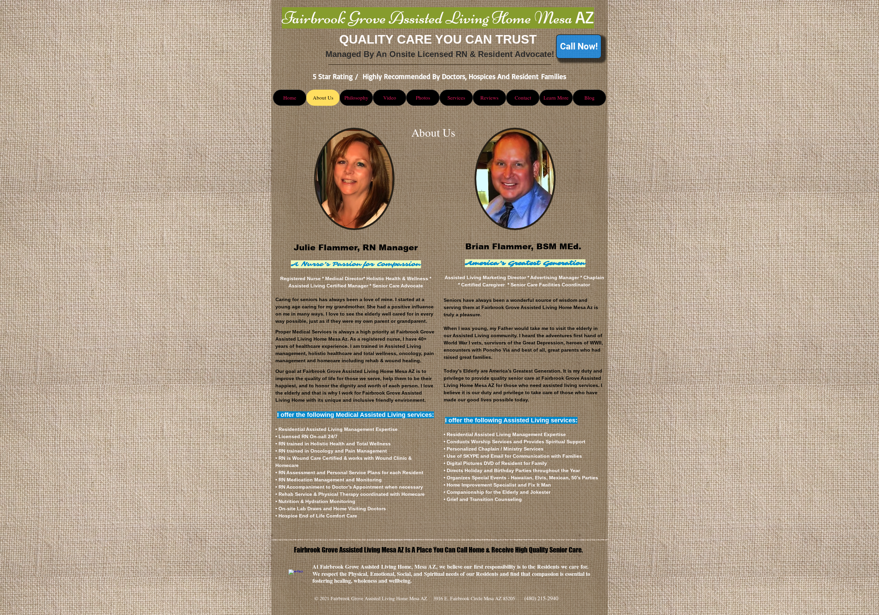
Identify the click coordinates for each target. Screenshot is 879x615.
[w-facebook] (295, 576)
